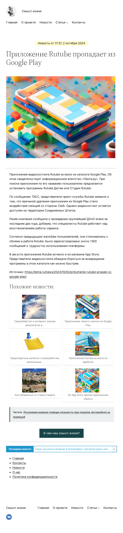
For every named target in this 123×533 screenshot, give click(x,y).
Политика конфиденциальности (34, 476)
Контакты (19, 463)
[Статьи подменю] (67, 22)
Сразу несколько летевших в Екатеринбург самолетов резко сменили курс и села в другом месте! (72, 449)
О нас (16, 472)
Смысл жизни (31, 11)
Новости (18, 467)
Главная (18, 458)
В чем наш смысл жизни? (62, 433)
